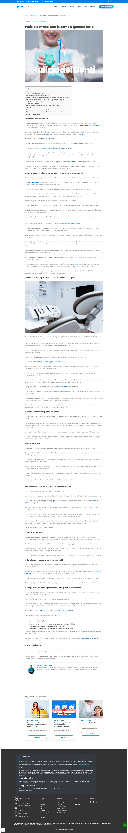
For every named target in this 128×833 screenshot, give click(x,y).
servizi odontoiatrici (63, 387)
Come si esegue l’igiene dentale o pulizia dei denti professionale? (48, 98)
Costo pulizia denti (33, 114)
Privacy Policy (77, 802)
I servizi (71, 6)
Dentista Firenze (30, 15)
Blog (85, 6)
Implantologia (61, 802)
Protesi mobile (60, 808)
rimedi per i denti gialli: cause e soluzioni (51, 362)
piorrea (82, 134)
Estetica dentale (61, 806)
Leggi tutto (37, 737)
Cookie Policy (77, 804)
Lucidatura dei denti (33, 108)
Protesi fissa (60, 804)
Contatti (93, 6)
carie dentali (47, 134)
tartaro (73, 162)
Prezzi (79, 6)
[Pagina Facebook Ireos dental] (106, 1)
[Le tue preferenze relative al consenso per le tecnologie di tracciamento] (3, 830)
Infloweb (70, 829)
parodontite (74, 266)
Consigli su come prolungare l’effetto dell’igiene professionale (47, 112)
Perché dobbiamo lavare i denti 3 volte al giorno (56, 611)
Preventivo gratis (106, 6)
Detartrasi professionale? (35, 93)
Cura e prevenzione (62, 810)
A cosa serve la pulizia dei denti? (38, 95)
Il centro (63, 6)
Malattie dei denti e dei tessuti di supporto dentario (44, 105)
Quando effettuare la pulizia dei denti (40, 102)
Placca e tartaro (35, 104)
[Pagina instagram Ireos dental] (109, 1)
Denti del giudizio (61, 813)
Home (55, 6)
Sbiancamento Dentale (72, 224)
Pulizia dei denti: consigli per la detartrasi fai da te (56, 148)
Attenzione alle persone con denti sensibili (41, 110)
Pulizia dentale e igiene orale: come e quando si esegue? (45, 100)
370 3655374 (21, 1)
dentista (49, 125)
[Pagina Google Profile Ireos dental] (111, 1)
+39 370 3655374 (22, 813)
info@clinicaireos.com (33, 1)
